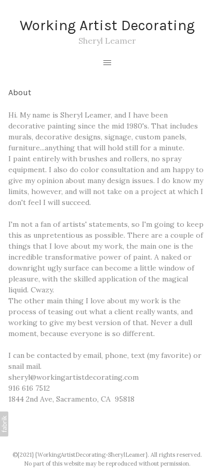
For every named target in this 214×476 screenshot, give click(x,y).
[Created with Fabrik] (4, 423)
